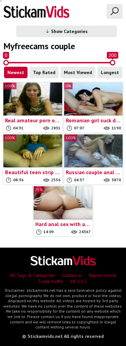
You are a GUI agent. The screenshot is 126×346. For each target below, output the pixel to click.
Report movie (102, 275)
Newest (15, 72)
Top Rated (44, 72)
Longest (110, 72)
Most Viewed (78, 72)
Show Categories (69, 31)
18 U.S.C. (79, 281)
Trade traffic (50, 281)
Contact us (72, 275)
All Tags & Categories (32, 275)
